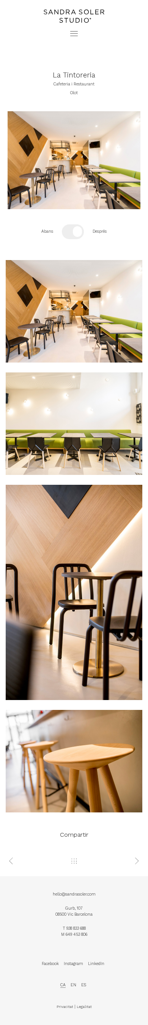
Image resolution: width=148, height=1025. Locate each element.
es (83, 984)
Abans (47, 231)
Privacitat (65, 1006)
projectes (74, 2)
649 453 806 (76, 934)
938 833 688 (76, 928)
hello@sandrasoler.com (74, 894)
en (73, 984)
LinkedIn (96, 963)
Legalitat (84, 1006)
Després (100, 231)
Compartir (74, 834)
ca (63, 984)
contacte (74, 8)
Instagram (73, 963)
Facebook (50, 963)
